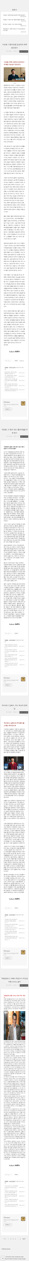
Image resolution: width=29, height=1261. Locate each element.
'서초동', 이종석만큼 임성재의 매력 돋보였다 (14, 15)
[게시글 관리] (11, 361)
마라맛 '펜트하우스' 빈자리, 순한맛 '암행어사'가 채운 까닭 (11, 646)
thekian (7, 402)
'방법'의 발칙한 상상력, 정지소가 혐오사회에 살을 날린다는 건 (11, 938)
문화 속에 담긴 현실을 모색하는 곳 (11, 405)
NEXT (24, 1239)
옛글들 (6, 367)
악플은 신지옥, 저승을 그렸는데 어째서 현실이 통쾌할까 (11, 380)
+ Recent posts (5, 1249)
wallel (22, 1256)
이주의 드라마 (12, 367)
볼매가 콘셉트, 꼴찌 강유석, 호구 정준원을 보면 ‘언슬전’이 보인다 (11, 385)
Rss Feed (5, 1258)
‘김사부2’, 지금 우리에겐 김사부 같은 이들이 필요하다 (11, 921)
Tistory (12, 1256)
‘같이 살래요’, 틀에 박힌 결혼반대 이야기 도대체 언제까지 (11, 1196)
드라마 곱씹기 (12, 640)
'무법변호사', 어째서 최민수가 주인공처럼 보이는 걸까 (14, 29)
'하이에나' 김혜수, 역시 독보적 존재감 (12, 24)
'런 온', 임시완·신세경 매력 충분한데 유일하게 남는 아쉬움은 (11, 659)
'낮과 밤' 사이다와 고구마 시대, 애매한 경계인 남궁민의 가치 (11, 664)
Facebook (15, 1258)
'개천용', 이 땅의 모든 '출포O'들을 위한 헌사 (14, 19)
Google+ (24, 1258)
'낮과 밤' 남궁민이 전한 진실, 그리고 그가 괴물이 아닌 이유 (11, 651)
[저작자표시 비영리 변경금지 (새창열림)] (21, 360)
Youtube (20, 1258)
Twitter (10, 1258)
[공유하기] (9, 361)
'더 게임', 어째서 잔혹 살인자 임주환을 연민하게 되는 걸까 (11, 933)
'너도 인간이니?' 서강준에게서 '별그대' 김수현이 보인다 (11, 1187)
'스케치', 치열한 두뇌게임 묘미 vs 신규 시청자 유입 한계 (11, 1201)
